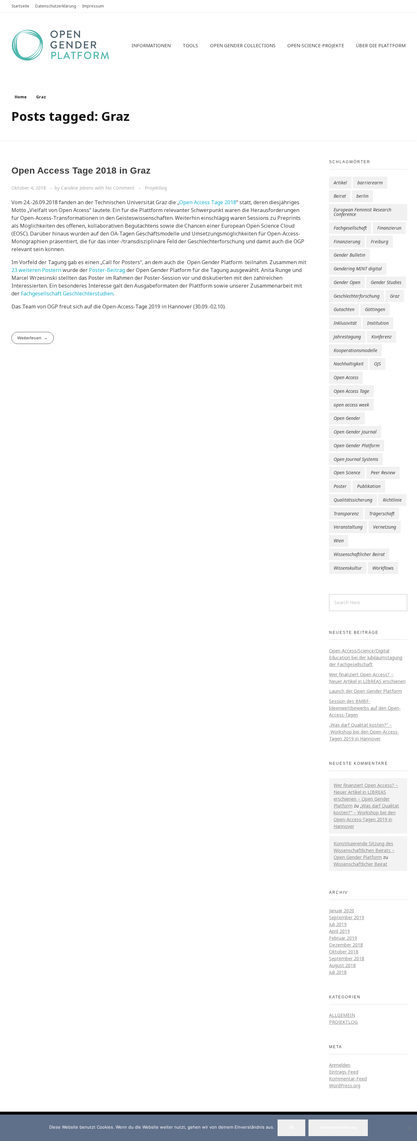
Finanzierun (389, 228)
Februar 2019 (343, 938)
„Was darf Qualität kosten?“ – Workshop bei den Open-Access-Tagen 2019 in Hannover (364, 732)
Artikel (340, 182)
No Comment (120, 188)
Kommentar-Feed (348, 1079)
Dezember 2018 (346, 945)
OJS (377, 364)
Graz (394, 296)
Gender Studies (386, 282)
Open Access (346, 377)
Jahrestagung (347, 337)
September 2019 (346, 917)
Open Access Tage (351, 391)
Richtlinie (392, 500)
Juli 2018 (338, 972)
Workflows (383, 568)
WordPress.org (344, 1085)
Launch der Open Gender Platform (365, 691)
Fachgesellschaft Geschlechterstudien (67, 293)
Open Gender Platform (357, 445)
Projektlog (156, 188)
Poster (340, 486)
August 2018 (342, 965)
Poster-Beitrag (107, 270)
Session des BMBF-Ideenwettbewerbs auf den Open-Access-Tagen (365, 708)
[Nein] (409, 1128)
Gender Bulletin (349, 255)
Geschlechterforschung (357, 296)
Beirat (340, 196)
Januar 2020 (341, 910)
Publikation (369, 486)
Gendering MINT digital (358, 268)
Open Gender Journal (355, 432)
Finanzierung (347, 241)
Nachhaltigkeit (349, 364)
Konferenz (381, 337)
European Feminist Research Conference (362, 212)
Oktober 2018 (343, 951)
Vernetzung (384, 527)
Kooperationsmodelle (355, 350)
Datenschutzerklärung (338, 1127)
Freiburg (379, 241)
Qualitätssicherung (353, 500)
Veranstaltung (348, 527)
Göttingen (375, 309)
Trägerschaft (382, 513)
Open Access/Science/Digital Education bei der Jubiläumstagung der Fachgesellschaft (365, 657)
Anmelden (339, 1065)
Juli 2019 (338, 924)
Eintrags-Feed (343, 1072)
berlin (362, 196)
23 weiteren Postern (36, 270)
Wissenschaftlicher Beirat (359, 554)
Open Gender (347, 418)
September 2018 (346, 958)
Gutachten (344, 309)
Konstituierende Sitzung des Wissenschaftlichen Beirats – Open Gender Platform (364, 850)
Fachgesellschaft (350, 228)
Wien (339, 540)
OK (291, 1127)
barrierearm (370, 182)
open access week (351, 405)
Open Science (347, 472)
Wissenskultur (348, 568)
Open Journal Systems (356, 459)
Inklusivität (345, 323)
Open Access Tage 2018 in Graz (81, 170)
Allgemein (342, 1015)
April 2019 (339, 931)
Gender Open (347, 282)
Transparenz (346, 513)
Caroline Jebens (78, 188)
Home (21, 97)
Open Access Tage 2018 (207, 202)
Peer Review (383, 472)
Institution (378, 323)
